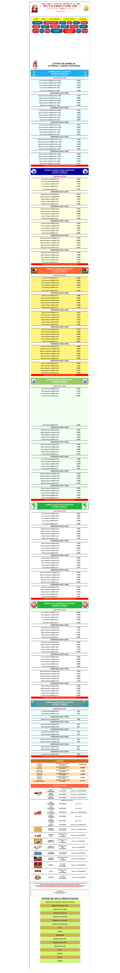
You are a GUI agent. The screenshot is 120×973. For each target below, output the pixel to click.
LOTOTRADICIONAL (51, 812)
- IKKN (50, 105)
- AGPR (50, 127)
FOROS (42, 30)
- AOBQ (50, 154)
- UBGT (50, 156)
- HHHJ (49, 103)
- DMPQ (49, 161)
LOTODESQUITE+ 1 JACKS (51, 821)
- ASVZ (50, 132)
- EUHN (50, 146)
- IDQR (50, 110)
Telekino (60, 953)
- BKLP (49, 85)
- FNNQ (50, 163)
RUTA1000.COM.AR (60, 6)
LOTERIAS (83, 26)
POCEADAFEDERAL (64, 26)
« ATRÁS (36, 19)
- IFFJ (50, 98)
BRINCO (84, 22)
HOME (43, 19)
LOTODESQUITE (51, 824)
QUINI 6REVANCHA (51, 797)
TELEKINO (74, 26)
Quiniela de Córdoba (60, 909)
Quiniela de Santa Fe (60, 913)
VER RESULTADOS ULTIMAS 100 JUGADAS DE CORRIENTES (59, 697)
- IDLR (49, 139)
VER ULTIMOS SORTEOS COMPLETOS (59, 705)
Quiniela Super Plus (60, 939)
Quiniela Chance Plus (60, 942)
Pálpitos (60, 961)
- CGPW (50, 95)
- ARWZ (50, 83)
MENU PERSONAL (54, 19)
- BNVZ (49, 144)
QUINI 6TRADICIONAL (51, 791)
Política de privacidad (60, 893)
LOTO (69, 22)
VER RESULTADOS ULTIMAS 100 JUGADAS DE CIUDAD (59, 165)
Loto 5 (60, 950)
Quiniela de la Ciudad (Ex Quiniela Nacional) (60, 902)
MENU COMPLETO (69, 19)
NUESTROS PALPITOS (57, 31)
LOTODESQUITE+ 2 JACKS (51, 816)
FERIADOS (84, 30)
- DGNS (50, 80)
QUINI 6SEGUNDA (51, 794)
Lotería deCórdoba (39, 774)
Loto (60, 927)
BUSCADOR (37, 22)
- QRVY (50, 134)
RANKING (47, 30)
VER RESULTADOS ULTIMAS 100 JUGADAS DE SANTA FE (59, 500)
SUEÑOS (79, 30)
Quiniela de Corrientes (60, 920)
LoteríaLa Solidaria (39, 764)
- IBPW (50, 90)
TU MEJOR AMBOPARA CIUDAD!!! (69, 30)
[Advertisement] (45, 46)
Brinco (60, 957)
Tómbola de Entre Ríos (60, 916)
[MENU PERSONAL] (40, 6)
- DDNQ (50, 100)
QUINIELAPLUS (45, 26)
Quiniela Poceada (59, 946)
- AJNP (50, 119)
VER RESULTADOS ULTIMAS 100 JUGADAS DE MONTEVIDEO (59, 756)
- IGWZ (50, 149)
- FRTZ (50, 112)
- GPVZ (50, 87)
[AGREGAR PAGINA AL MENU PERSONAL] (80, 6)
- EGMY (50, 115)
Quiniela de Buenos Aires (60, 905)
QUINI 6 (62, 22)
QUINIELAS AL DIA (51, 22)
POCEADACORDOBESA (55, 26)
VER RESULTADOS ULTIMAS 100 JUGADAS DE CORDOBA (60, 375)
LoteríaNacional (39, 767)
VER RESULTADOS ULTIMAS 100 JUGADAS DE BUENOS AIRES (59, 264)
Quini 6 (60, 931)
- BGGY (50, 129)
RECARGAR (82, 19)
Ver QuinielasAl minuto (35, 68)
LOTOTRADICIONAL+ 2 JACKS (51, 804)
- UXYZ (50, 125)
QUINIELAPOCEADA (51, 829)
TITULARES (36, 30)
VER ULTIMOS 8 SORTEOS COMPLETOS (60, 75)
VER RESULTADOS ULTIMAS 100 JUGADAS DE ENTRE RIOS (59, 598)
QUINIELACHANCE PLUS (51, 847)
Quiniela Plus (60, 935)
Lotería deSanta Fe (39, 777)
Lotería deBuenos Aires (39, 771)
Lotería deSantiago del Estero (39, 780)
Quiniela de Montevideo (60, 924)
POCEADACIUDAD (36, 26)
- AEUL (50, 141)
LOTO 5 (76, 22)
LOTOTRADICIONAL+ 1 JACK (51, 808)
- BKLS (49, 117)
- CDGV (50, 158)
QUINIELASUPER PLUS (51, 841)
